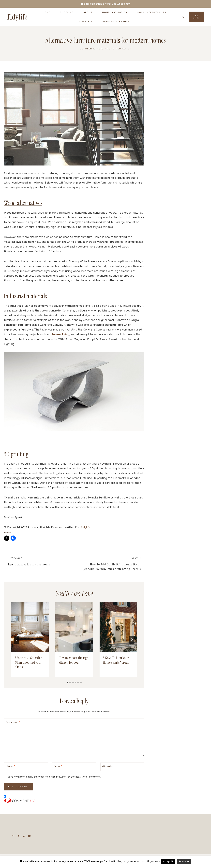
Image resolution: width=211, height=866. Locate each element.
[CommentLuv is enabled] (74, 800)
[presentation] (30, 627)
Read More (184, 861)
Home (46, 12)
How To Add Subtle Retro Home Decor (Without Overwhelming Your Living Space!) (111, 564)
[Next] (132, 640)
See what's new (121, 3)
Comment (12, 722)
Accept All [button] (168, 861)
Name (10, 766)
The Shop (196, 17)
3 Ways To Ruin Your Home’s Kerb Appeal (116, 660)
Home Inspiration (119, 49)
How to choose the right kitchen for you (74, 660)
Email (58, 766)
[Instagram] (13, 835)
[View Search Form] (183, 17)
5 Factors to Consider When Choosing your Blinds (28, 662)
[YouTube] (29, 835)
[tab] (67, 682)
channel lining (60, 334)
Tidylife (85, 527)
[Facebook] (18, 835)
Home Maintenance (116, 21)
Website (107, 766)
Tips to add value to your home (29, 562)
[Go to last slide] (16, 640)
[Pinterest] (23, 835)
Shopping (67, 12)
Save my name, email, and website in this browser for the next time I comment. (54, 776)
